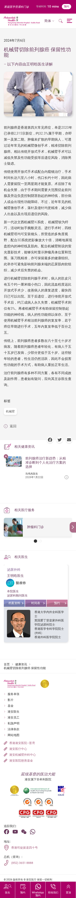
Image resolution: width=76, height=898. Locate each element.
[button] (49, 21)
